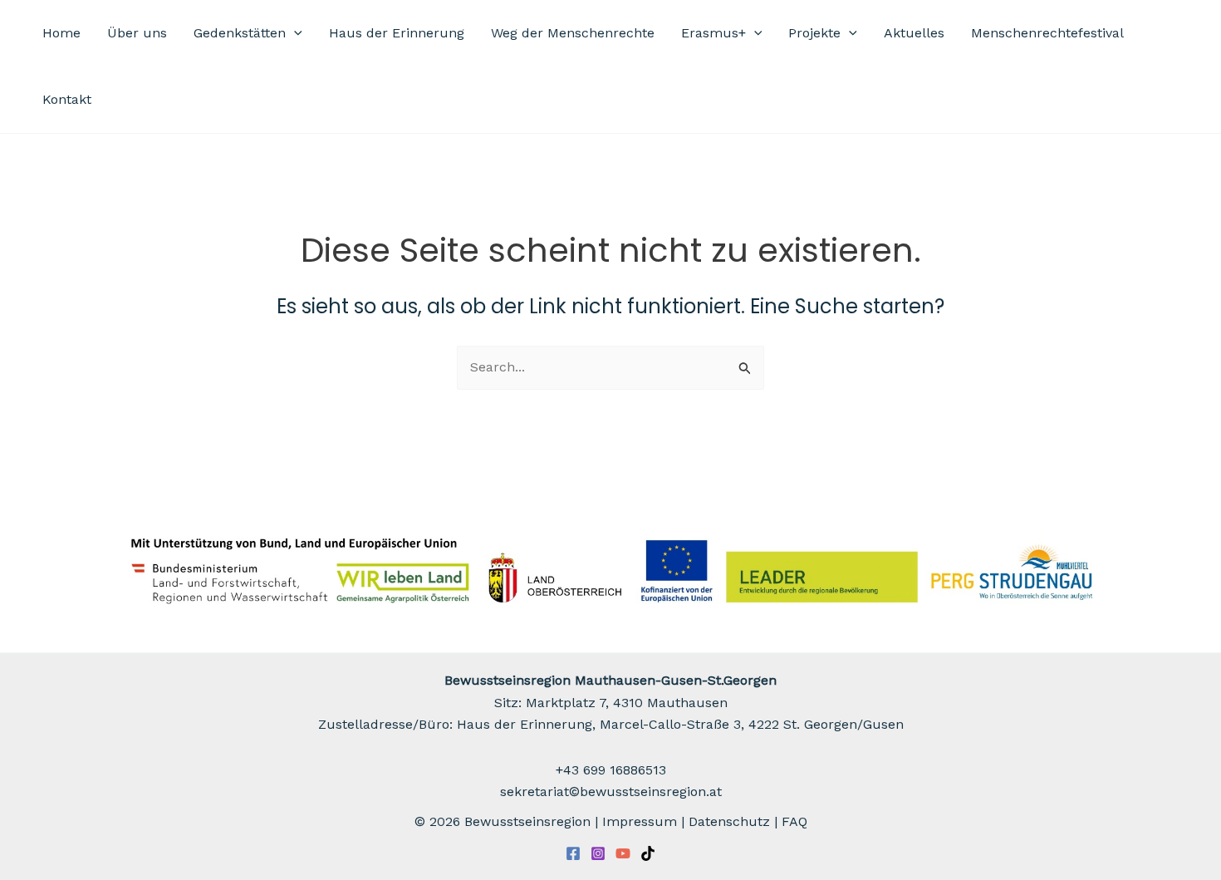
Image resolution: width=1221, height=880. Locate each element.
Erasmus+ (713, 33)
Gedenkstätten (240, 33)
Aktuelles (914, 33)
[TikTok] (647, 853)
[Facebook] (573, 853)
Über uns (137, 33)
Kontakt (66, 99)
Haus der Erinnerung (396, 33)
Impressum (639, 821)
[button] (294, 33)
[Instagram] (598, 853)
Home (61, 33)
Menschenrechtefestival (1047, 33)
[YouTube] (622, 853)
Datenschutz (729, 821)
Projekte (814, 33)
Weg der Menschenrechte (573, 33)
